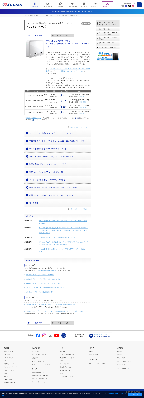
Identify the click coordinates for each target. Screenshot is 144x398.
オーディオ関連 (8, 379)
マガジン (91, 351)
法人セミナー (35, 351)
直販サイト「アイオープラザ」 (97, 363)
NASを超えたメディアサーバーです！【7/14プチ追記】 (44, 283)
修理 (61, 373)
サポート (63, 348)
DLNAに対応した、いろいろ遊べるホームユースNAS (43, 279)
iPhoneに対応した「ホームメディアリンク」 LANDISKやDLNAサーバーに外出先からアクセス (57, 311)
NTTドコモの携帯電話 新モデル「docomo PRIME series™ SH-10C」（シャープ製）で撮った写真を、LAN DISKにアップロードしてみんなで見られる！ (63, 230)
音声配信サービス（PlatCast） (40, 375)
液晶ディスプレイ (8, 351)
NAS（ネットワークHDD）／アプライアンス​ (47, 15)
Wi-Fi (5, 361)
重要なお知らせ (121, 364)
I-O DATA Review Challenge (47, 270)
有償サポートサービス (38, 372)
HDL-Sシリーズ (73, 15)
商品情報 (6, 348)
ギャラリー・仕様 (62, 35)
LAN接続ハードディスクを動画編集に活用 (39, 292)
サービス (35, 369)
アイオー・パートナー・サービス (41, 364)
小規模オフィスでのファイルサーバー (71, 71)
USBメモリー (7, 373)
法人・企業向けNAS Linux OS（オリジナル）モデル (108, 33)
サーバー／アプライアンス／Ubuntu (107, 43)
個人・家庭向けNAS (63, 15)
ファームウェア (64, 364)
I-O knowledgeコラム (129, 3)
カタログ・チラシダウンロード (40, 355)
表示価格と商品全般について (33, 118)
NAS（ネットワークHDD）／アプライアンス (107, 24)
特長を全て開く (74, 127)
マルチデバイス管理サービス (39, 379)
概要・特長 (38, 35)
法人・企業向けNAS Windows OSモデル (108, 38)
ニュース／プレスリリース (124, 361)
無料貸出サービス (36, 358)
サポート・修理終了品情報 (67, 355)
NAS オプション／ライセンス (107, 47)
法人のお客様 (36, 348)
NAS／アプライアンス (9, 358)
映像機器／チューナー (9, 364)
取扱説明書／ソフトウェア (67, 358)
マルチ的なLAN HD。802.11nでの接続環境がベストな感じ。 (45, 287)
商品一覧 (32, 15)
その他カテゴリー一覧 (9, 382)
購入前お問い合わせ (65, 367)
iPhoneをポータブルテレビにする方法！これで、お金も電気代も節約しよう (51, 304)
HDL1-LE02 (82, 96)
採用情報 (119, 355)
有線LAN (6, 376)
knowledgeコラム (93, 355)
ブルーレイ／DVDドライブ (11, 367)
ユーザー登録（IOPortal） (67, 376)
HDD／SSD (7, 355)
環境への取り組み (122, 358)
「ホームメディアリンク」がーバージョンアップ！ (57, 237)
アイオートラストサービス (39, 382)
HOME (27, 15)
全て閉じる (84, 127)
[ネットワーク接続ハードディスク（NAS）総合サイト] (108, 56)
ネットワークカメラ (9, 370)
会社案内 (119, 351)
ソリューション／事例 (38, 361)
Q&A (61, 361)
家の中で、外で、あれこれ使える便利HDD (40, 275)
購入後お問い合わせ (65, 370)
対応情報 (62, 351)
